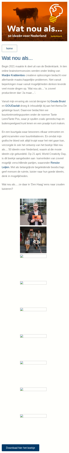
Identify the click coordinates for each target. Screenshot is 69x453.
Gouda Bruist (58, 101)
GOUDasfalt (12, 105)
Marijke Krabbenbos (13, 75)
